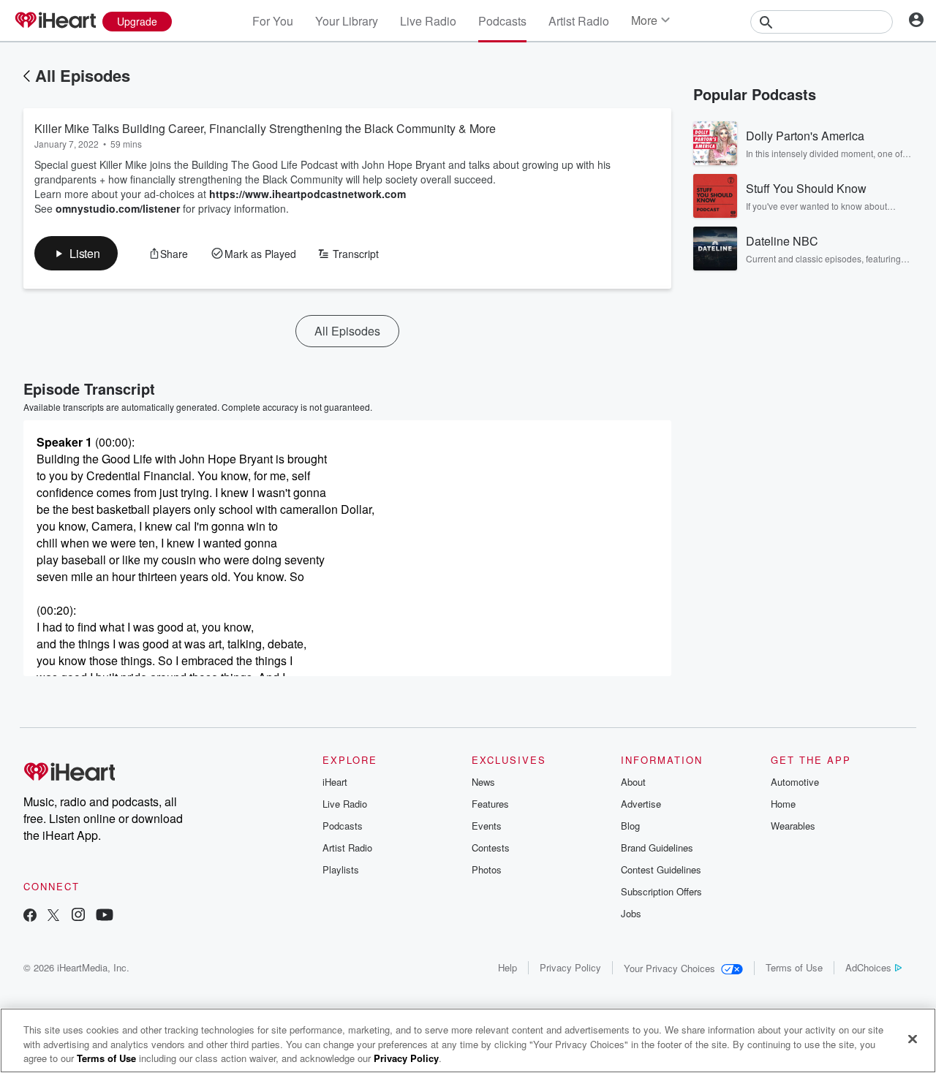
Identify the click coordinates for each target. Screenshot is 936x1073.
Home (783, 804)
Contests (491, 847)
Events (487, 826)
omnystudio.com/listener (118, 208)
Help (507, 967)
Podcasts (502, 20)
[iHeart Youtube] (104, 916)
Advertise (641, 804)
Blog (630, 826)
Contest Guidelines (661, 869)
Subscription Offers (661, 891)
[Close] (913, 1039)
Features (490, 804)
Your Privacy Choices (669, 968)
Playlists (340, 869)
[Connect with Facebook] (30, 916)
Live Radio (428, 20)
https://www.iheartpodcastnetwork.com (307, 193)
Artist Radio (578, 20)
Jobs (631, 913)
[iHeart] (55, 21)
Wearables (793, 826)
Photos (487, 869)
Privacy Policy (570, 967)
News (483, 782)
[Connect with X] (53, 916)
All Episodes (82, 75)
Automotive (795, 782)
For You (272, 20)
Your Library (346, 20)
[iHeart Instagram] (78, 916)
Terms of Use (794, 967)
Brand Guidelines (657, 847)
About (633, 782)
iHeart (334, 782)
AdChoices (868, 967)
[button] (76, 253)
